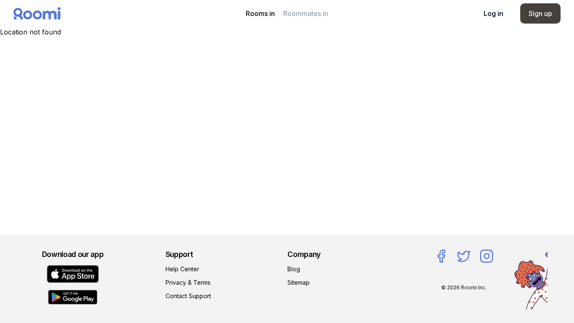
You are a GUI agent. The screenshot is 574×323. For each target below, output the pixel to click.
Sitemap (298, 282)
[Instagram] (486, 256)
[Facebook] (441, 256)
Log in (493, 13)
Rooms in (260, 13)
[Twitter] (464, 256)
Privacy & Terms (188, 282)
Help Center (182, 269)
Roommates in (305, 13)
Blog (293, 269)
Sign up (540, 13)
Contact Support (188, 295)
